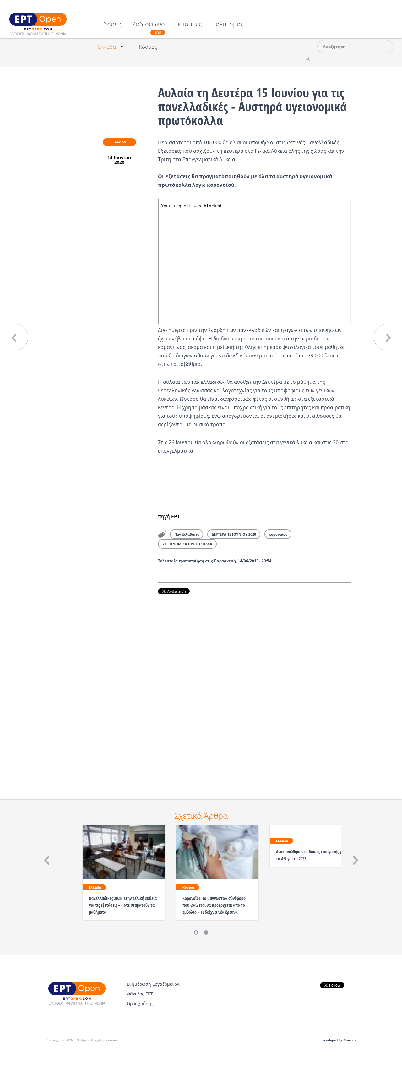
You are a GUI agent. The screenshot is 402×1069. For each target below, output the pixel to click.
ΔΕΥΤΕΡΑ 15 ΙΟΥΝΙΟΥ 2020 (234, 534)
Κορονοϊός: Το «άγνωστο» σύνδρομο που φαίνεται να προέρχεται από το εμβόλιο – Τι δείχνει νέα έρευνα (214, 905)
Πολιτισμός (227, 24)
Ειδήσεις (110, 24)
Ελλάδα (107, 46)
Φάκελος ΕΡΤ (140, 994)
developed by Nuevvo (339, 1040)
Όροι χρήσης (140, 1003)
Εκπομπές (188, 24)
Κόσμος (148, 46)
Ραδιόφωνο (148, 27)
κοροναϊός (278, 534)
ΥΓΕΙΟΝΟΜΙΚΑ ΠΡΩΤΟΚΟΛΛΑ (187, 544)
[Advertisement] (254, 688)
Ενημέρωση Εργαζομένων (154, 984)
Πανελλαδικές (186, 534)
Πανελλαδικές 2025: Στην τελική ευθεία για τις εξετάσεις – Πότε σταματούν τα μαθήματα (123, 905)
